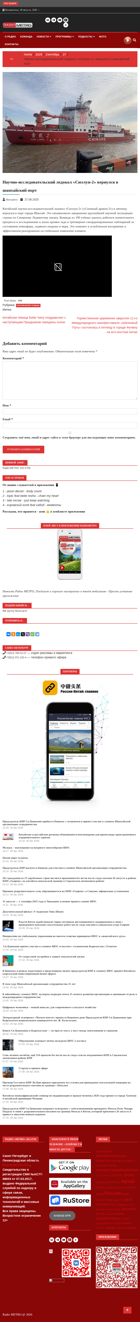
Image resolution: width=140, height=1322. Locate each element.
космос (100, 1213)
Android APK (62, 1215)
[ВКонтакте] (8, 634)
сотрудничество (104, 1223)
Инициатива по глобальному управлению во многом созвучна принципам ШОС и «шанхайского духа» (64, 936)
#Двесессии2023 (126, 1161)
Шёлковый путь (106, 1204)
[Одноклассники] (13, 634)
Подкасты (85, 36)
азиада (120, 1204)
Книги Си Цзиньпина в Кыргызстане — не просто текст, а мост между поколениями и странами (60, 1030)
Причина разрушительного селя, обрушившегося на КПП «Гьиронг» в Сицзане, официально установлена (66, 891)
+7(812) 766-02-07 (16, 653)
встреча (130, 1205)
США (125, 1194)
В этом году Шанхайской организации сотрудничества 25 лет (39, 984)
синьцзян (125, 1219)
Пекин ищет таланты (15, 857)
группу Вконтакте (17, 610)
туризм (110, 1227)
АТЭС (119, 1175)
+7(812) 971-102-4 (16, 657)
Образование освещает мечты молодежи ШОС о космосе (52, 1040)
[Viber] (28, 634)
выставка (101, 1209)
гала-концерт (113, 1209)
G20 (113, 1175)
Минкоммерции (109, 1188)
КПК (112, 1182)
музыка (119, 1213)
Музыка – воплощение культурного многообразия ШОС (36, 847)
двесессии (128, 1209)
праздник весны (108, 1218)
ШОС (128, 1199)
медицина (110, 1214)
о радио (10, 36)
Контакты (11, 44)
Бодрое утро (102, 1182)
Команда (26, 36)
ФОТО (102, 36)
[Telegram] (37, 634)
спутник (117, 1223)
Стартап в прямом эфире (33, 1068)
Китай (128, 1181)
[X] (23, 634)
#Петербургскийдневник (106, 1165)
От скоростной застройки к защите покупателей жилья (52, 956)
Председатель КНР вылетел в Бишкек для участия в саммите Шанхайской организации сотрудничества (65, 868)
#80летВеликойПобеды (111, 1156)
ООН (120, 1188)
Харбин (116, 1200)
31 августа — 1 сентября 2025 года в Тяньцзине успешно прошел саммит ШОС (50, 901)
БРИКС (129, 1175)
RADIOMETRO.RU (16, 1165)
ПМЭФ (126, 1188)
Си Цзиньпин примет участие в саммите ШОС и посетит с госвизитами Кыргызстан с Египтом (60, 946)
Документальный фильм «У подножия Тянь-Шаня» (33, 911)
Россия (112, 1193)
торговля (100, 1228)
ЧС (121, 1199)
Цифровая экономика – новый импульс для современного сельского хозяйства (49, 1007)
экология (119, 1228)
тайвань (126, 1223)
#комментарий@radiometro (117, 1170)
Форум (108, 1199)
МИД (98, 1187)
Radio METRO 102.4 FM (16, 468)
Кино (118, 1182)
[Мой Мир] (18, 634)
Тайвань (100, 1200)
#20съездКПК (104, 1151)
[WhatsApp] (32, 634)
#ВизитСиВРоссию (106, 1160)
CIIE (98, 1176)
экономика (130, 1227)
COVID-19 (105, 1175)
